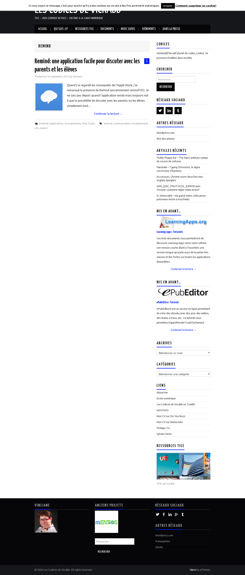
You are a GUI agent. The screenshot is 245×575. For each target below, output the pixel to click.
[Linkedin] (169, 110)
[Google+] (176, 514)
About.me (162, 392)
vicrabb (171, 483)
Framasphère (162, 541)
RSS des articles (166, 138)
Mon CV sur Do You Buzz (171, 416)
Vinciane (77, 76)
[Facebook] (164, 514)
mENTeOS (163, 410)
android (108, 123)
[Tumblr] (178, 110)
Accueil (42, 29)
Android (43, 123)
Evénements (149, 29)
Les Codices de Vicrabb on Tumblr (176, 404)
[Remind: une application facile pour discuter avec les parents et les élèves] (49, 97)
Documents (107, 29)
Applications (56, 123)
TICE (159, 483)
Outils (91, 123)
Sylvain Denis (164, 434)
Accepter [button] (168, 5)
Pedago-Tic (163, 428)
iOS (37, 128)
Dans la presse (171, 29)
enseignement (140, 123)
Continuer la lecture (108, 113)
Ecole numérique (166, 398)
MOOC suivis (128, 29)
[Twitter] (160, 110)
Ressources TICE (84, 29)
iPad (84, 123)
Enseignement (73, 123)
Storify (159, 547)
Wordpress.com (166, 132)
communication (122, 123)
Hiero (193, 569)
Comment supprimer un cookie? (195, 5)
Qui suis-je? (61, 29)
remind (43, 128)
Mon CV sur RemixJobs (170, 422)
